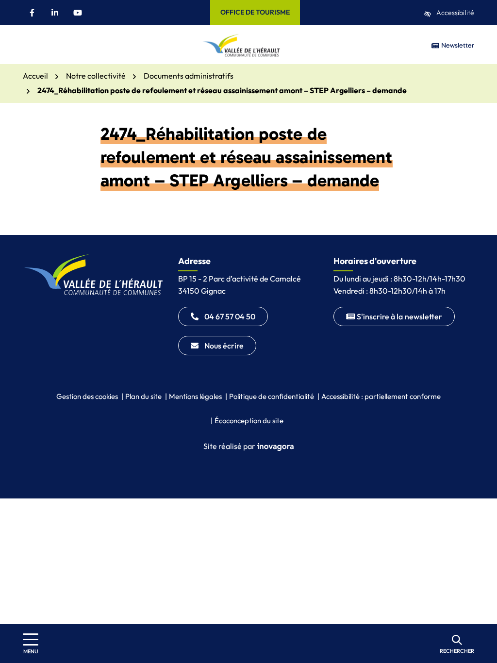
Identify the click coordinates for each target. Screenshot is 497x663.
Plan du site (143, 396)
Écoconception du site (249, 420)
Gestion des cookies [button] (87, 396)
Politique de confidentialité (271, 396)
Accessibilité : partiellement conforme (381, 396)
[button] (30, 45)
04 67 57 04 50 (229, 316)
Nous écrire (224, 345)
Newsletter (456, 45)
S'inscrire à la (399, 316)
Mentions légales (195, 396)
